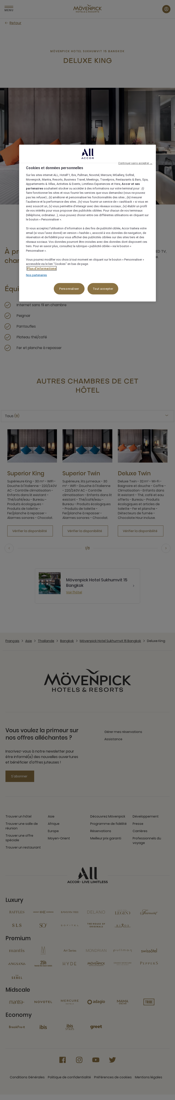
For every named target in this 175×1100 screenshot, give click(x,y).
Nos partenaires (36, 275)
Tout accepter (103, 288)
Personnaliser (69, 288)
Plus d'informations (41, 268)
